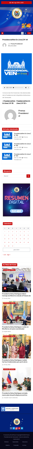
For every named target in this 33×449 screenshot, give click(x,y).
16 (8, 238)
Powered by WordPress (10, 435)
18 (16, 238)
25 (16, 242)
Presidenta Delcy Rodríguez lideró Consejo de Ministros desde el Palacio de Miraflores (16, 296)
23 (8, 242)
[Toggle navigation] (22, 33)
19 (20, 238)
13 (24, 235)
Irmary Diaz (6, 298)
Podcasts (16, 445)
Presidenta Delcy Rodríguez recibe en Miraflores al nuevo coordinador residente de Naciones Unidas (15, 329)
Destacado (6, 270)
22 (4, 242)
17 (12, 238)
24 (12, 242)
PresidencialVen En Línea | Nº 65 (8, 102)
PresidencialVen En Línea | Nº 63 (23, 102)
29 (4, 246)
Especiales (15, 442)
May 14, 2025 (18, 137)
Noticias (13, 270)
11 (16, 235)
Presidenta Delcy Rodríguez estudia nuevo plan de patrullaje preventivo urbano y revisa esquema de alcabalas (15, 395)
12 (20, 235)
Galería (8, 445)
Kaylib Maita (7, 331)
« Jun (4, 255)
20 (24, 238)
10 (12, 235)
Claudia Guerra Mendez (10, 397)
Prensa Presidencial (17, 44)
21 (28, 238)
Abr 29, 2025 (17, 147)
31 (12, 246)
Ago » (8, 255)
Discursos (24, 442)
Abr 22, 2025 (17, 157)
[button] (25, 33)
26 (20, 242)
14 (28, 235)
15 (4, 238)
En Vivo (24, 445)
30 (8, 246)
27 (24, 242)
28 (28, 242)
